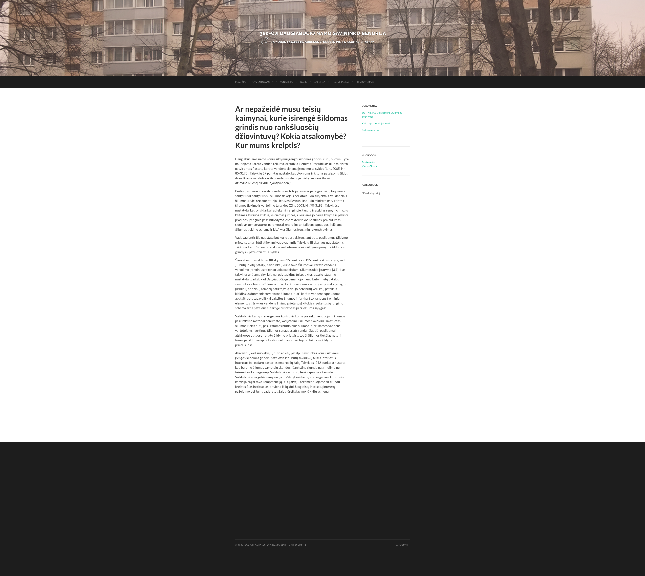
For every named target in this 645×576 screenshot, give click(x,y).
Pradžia (240, 82)
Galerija (319, 82)
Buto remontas (370, 130)
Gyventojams (261, 82)
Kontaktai (287, 82)
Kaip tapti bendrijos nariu (376, 123)
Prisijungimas (365, 82)
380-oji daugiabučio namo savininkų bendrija (275, 545)
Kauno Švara (369, 166)
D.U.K (303, 82)
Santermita (368, 162)
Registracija (340, 82)
